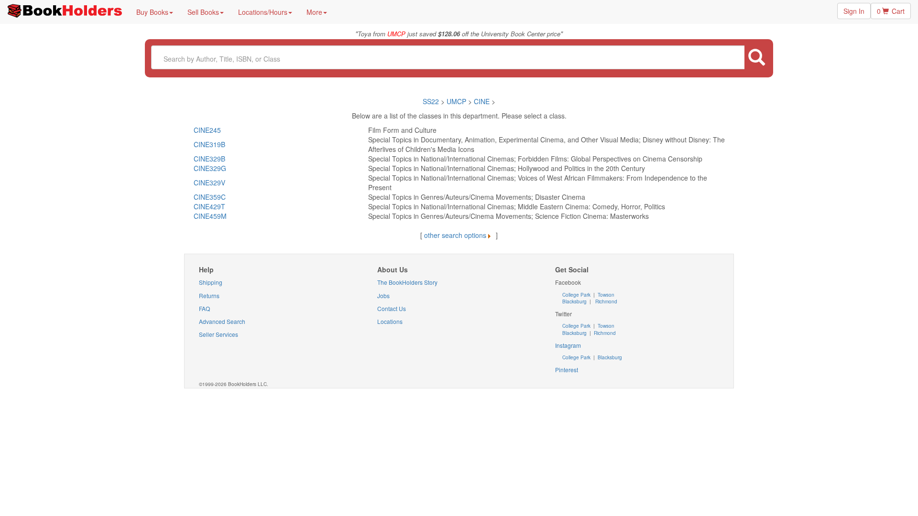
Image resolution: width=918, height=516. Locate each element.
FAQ (204, 308)
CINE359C (210, 197)
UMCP (457, 101)
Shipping (210, 282)
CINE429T (209, 206)
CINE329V (209, 182)
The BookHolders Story (407, 282)
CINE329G (210, 168)
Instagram (568, 345)
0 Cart (891, 11)
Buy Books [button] (152, 12)
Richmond (605, 301)
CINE (482, 101)
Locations (390, 321)
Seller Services (218, 334)
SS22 (431, 101)
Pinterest (566, 370)
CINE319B (209, 144)
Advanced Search (222, 321)
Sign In (853, 11)
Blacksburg (574, 301)
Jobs (383, 295)
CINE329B (209, 158)
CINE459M (210, 216)
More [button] (314, 12)
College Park (577, 294)
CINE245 (207, 130)
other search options (455, 235)
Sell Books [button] (203, 12)
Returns (209, 295)
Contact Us (391, 308)
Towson (605, 294)
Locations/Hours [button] (262, 12)
